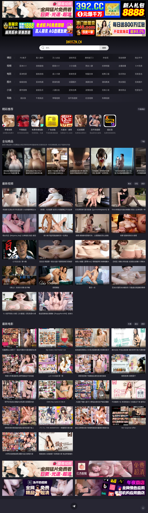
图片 (9, 81)
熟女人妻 (89, 66)
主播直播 (122, 66)
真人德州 (39, 57)
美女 (129, 183)
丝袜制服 (105, 66)
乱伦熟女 (122, 74)
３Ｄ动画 (72, 66)
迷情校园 (89, 90)
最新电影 (7, 324)
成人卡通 (56, 74)
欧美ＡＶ (56, 66)
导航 (9, 98)
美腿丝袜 (89, 82)
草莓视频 (56, 98)
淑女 (136, 324)
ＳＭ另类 (138, 66)
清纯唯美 (105, 82)
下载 (143, 141)
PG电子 (23, 57)
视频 (9, 65)
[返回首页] (143, 508)
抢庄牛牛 (138, 57)
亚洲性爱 (23, 74)
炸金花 (105, 57)
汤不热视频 (72, 98)
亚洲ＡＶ (23, 66)
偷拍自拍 (39, 74)
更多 (143, 183)
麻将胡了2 (89, 57)
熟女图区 (122, 82)
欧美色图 (56, 82)
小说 (9, 90)
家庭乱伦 (39, 90)
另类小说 (105, 90)
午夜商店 (39, 98)
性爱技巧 (138, 90)
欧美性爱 (72, 74)
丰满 (129, 324)
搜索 (104, 48)
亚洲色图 (39, 82)
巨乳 (136, 183)
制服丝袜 (89, 74)
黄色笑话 (122, 90)
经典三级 (105, 74)
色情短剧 (105, 98)
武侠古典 (72, 90)
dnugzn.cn (74, 42)
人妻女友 (56, 90)
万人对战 (56, 57)
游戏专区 (72, 57)
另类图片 (138, 82)
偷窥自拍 (23, 82)
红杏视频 (89, 98)
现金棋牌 (122, 57)
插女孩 (23, 98)
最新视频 (7, 183)
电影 (9, 73)
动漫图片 (72, 82)
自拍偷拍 (39, 66)
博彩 (9, 57)
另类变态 (138, 74)
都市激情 (23, 90)
